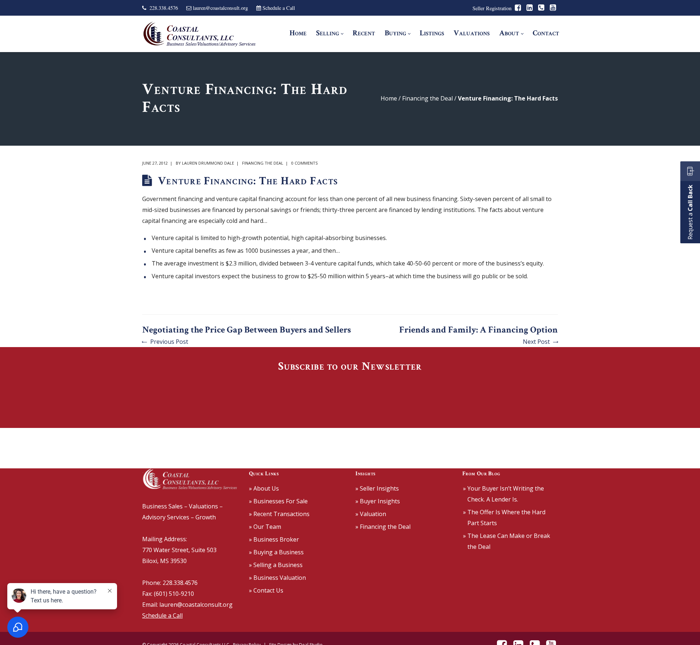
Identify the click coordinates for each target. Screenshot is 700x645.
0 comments (304, 163)
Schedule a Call (278, 7)
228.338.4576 (163, 7)
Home (389, 98)
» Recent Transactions (279, 514)
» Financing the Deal (383, 527)
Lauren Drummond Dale (208, 163)
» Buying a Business (276, 552)
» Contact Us (266, 590)
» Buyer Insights (377, 501)
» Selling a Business (276, 565)
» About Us (264, 488)
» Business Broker (274, 539)
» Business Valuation (277, 578)
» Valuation (370, 514)
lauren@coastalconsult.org (220, 7)
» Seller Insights (377, 488)
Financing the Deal (427, 98)
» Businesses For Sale (278, 501)
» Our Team (265, 527)
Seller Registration (492, 8)
